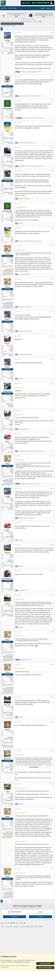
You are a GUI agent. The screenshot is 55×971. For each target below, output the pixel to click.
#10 (52, 279)
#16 (52, 434)
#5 (52, 147)
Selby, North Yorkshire (7, 712)
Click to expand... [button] (34, 767)
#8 (52, 228)
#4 (52, 122)
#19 (52, 522)
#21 (52, 571)
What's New (12, 8)
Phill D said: (19, 460)
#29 (52, 808)
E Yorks (11, 262)
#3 (52, 100)
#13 (52, 359)
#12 (52, 336)
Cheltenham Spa (9, 767)
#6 (52, 170)
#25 (52, 697)
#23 (52, 632)
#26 (52, 722)
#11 (52, 311)
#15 (52, 410)
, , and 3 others (30, 71)
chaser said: (19, 387)
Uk (12, 327)
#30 (52, 868)
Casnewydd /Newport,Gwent (9, 737)
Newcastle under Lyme (7, 138)
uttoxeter (11, 349)
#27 (52, 750)
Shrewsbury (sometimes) (10, 560)
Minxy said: (19, 599)
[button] (53, 8)
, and (27, 142)
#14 (52, 383)
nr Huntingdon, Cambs (7, 188)
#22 (52, 595)
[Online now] (7, 317)
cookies (14, 960)
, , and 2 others (30, 483)
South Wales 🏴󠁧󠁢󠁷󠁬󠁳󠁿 (9, 447)
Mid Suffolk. (10, 797)
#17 (52, 456)
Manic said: (19, 414)
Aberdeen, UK (9, 161)
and (24, 198)
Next (7, 29)
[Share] (51, 33)
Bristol (11, 399)
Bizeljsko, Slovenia (8, 92)
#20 (52, 544)
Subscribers (22, 19)
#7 (52, 203)
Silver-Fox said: (20, 788)
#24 (52, 664)
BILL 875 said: (20, 873)
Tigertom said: (20, 250)
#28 (52, 784)
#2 (52, 76)
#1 (52, 32)
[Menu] (3, 8)
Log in (41, 916)
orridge (4, 26)
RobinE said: (19, 636)
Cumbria (11, 114)
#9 (52, 245)
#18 (52, 488)
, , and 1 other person (33, 118)
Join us (15, 916)
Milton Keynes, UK (8, 610)
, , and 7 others (30, 96)
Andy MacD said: (20, 207)
